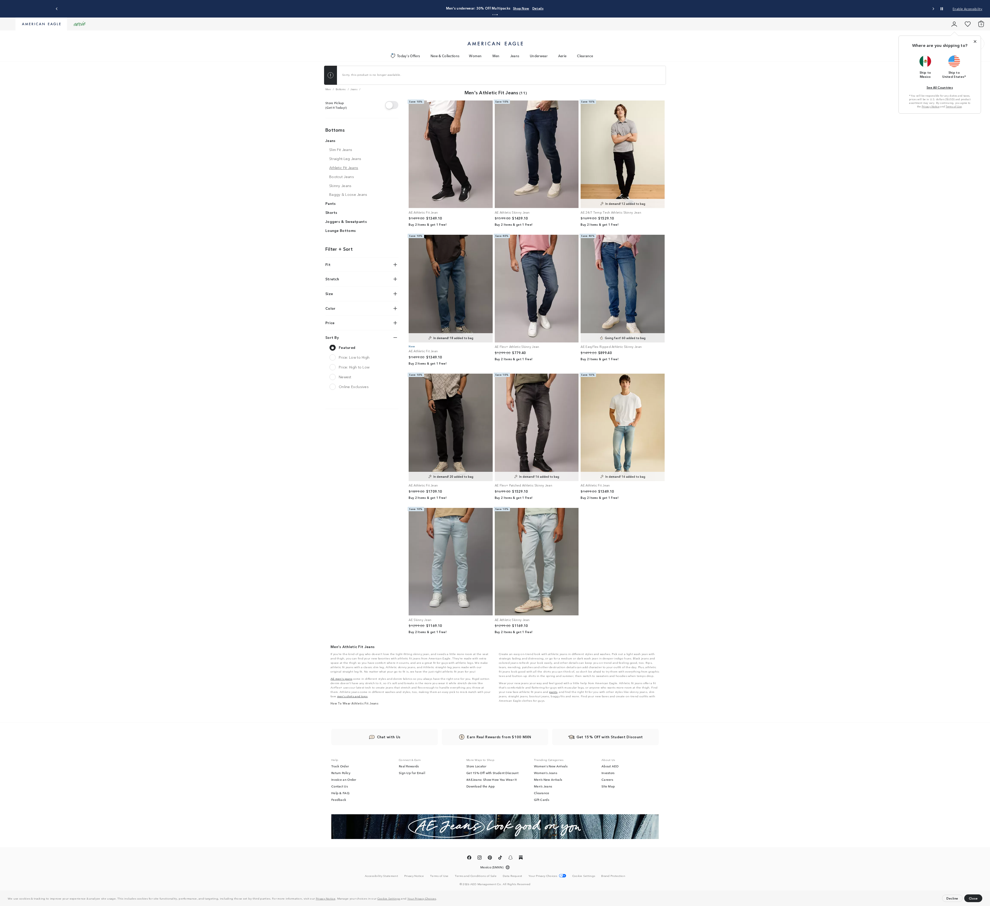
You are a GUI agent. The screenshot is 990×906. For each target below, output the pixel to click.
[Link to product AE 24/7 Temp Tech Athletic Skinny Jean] (623, 154)
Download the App (480, 786)
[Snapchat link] (510, 858)
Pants (330, 203)
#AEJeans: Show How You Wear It (491, 779)
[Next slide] (933, 9)
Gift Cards (541, 799)
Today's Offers (408, 55)
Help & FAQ (340, 793)
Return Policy (340, 772)
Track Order (340, 766)
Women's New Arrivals (550, 766)
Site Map (608, 786)
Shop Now (521, 8)
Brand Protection (613, 876)
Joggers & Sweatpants (346, 221)
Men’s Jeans (543, 786)
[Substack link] (521, 858)
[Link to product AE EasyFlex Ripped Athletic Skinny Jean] (623, 288)
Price (330, 322)
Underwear (539, 55)
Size (329, 293)
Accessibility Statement (381, 876)
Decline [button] (952, 898)
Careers (607, 779)
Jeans (514, 55)
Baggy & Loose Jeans (348, 194)
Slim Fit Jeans (340, 149)
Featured (347, 347)
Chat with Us (389, 736)
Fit (328, 264)
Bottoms (335, 129)
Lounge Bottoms (340, 230)
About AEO (610, 766)
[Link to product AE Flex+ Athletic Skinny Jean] (537, 288)
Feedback (338, 799)
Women (475, 55)
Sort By (332, 337)
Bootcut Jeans (341, 176)
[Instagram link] (479, 858)
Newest (345, 376)
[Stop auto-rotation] (941, 8)
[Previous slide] (57, 9)
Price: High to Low (354, 367)
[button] (438, 899)
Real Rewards (409, 766)
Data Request (512, 876)
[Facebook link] (469, 858)
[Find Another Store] (391, 105)
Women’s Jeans (545, 772)
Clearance (585, 55)
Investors (608, 772)
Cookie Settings (388, 898)
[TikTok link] (500, 858)
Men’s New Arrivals (548, 779)
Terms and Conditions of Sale (476, 876)
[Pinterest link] (490, 858)
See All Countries (940, 87)
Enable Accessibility (967, 8)
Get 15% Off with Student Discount (492, 772)
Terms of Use (954, 106)
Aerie (562, 55)
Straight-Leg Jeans (345, 158)
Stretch (332, 279)
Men (496, 55)
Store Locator (476, 766)
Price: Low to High (354, 357)
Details (537, 8)
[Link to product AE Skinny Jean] (451, 562)
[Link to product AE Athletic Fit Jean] (451, 154)
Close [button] (973, 898)
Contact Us (339, 786)
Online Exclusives (354, 386)
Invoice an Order (343, 779)
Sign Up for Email (412, 772)
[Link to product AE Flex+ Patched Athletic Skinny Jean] (537, 427)
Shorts (331, 212)
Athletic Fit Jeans (343, 167)
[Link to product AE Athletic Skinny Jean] (537, 154)
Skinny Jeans (340, 185)
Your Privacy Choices (421, 898)
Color (330, 308)
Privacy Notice (325, 898)
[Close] (975, 41)
